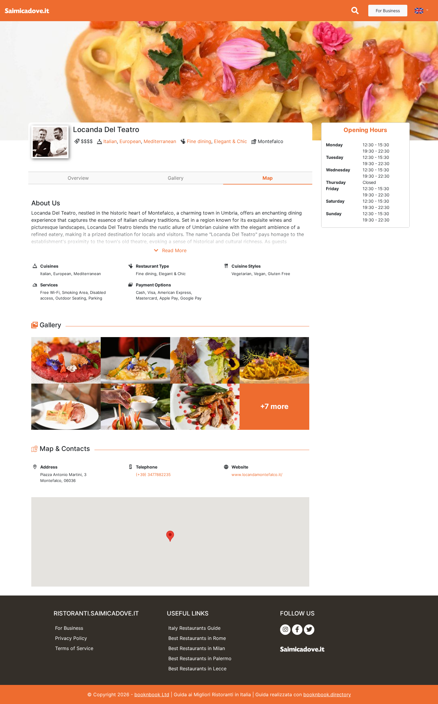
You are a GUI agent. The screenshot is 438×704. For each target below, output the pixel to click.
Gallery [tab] (176, 178)
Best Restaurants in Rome (197, 638)
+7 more (274, 406)
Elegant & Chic (230, 141)
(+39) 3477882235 (153, 474)
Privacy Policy (71, 638)
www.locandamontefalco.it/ (257, 474)
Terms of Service (74, 648)
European (130, 141)
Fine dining (199, 141)
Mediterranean (160, 141)
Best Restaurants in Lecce (197, 669)
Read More (174, 250)
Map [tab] (268, 178)
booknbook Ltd (151, 694)
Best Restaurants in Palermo (200, 658)
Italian (110, 141)
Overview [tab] (78, 178)
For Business (388, 10)
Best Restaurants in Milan (196, 648)
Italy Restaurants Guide (194, 628)
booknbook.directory (327, 694)
